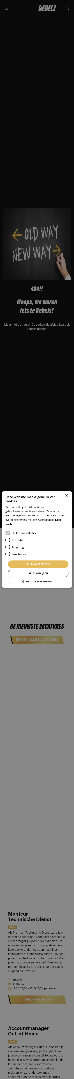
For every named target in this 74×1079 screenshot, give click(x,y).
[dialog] (37, 539)
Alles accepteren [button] (38, 564)
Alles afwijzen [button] (38, 573)
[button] (37, 581)
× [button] (66, 495)
